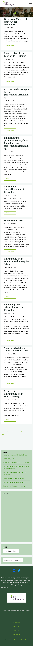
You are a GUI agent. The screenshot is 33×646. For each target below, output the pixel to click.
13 (3, 434)
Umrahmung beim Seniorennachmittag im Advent (16, 261)
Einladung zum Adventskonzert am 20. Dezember (16, 307)
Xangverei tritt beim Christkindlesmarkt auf (16, 349)
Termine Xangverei (8, 459)
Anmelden (16, 634)
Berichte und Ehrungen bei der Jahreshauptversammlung (16, 93)
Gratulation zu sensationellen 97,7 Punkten (16, 462)
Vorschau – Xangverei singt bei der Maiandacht (15, 22)
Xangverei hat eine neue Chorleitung (14, 486)
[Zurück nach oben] (25, 639)
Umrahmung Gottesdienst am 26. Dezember (14, 189)
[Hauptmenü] (30, 3)
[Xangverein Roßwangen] (8, 3)
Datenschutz (16, 622)
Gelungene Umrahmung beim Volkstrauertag (13, 394)
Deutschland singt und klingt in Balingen (15, 455)
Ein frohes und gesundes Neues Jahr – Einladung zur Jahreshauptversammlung (16, 143)
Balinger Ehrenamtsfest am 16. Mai (13, 478)
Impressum (16, 626)
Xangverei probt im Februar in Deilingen (15, 54)
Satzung (16, 630)
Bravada (17, 640)
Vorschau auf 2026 (13, 220)
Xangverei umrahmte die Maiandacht (14, 482)
